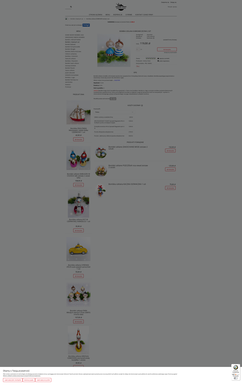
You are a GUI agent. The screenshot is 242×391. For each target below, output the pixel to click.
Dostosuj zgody (29, 380)
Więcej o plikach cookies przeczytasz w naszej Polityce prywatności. (21, 376)
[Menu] (239, 365)
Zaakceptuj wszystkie (43, 380)
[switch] (236, 378)
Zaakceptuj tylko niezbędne (12, 380)
